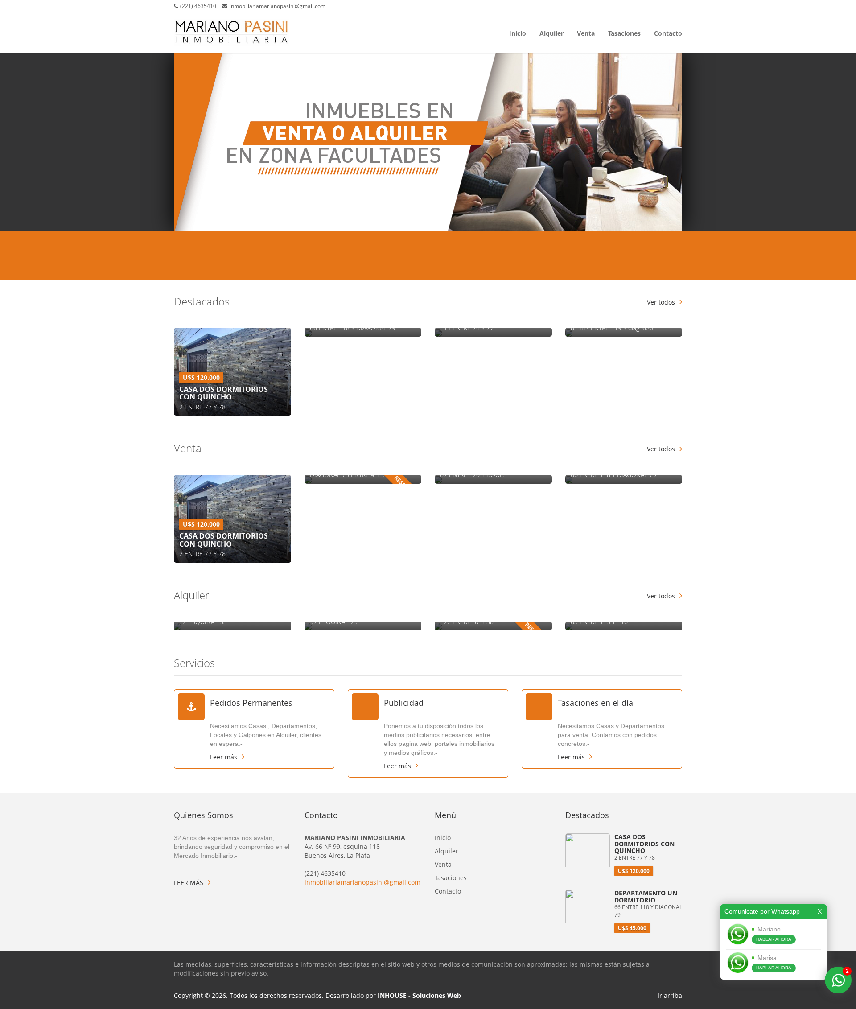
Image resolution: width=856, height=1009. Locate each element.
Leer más (223, 757)
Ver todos (661, 302)
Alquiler (551, 32)
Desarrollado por (393, 995)
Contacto (668, 32)
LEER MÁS (188, 882)
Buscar (645, 256)
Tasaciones (624, 32)
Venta (586, 32)
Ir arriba (670, 995)
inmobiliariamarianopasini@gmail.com (362, 882)
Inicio (517, 32)
